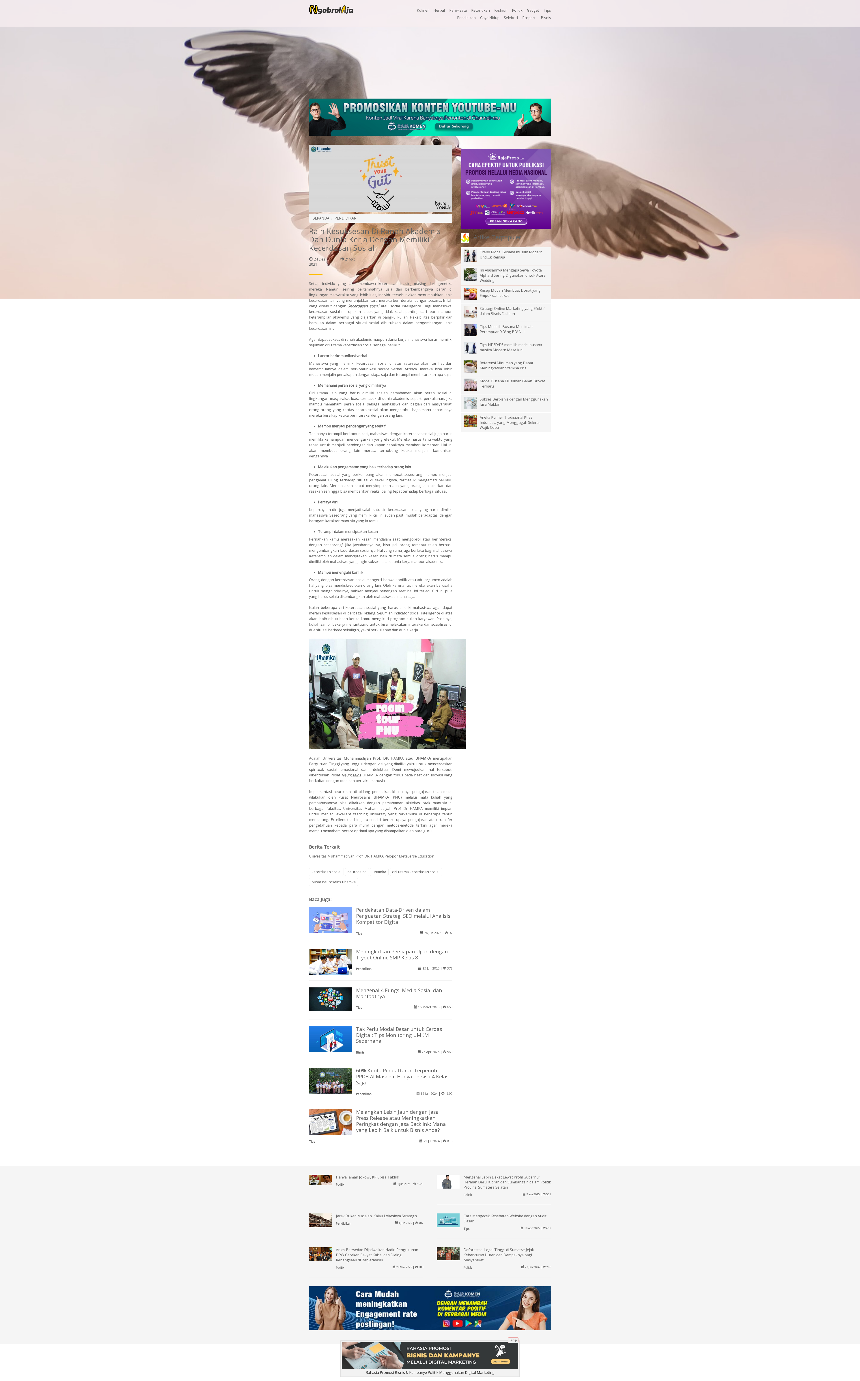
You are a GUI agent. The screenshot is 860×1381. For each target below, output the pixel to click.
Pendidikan (466, 17)
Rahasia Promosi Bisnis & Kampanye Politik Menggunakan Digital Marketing (430, 1372)
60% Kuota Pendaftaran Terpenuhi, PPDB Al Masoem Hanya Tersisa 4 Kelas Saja (402, 1076)
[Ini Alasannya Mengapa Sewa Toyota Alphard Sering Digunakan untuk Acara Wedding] (474, 277)
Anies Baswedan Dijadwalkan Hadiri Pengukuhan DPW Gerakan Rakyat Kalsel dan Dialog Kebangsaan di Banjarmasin (377, 1255)
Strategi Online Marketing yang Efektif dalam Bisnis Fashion (512, 311)
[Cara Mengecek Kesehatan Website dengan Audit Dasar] (448, 1220)
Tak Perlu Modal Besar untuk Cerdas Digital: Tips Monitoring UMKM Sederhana (399, 1035)
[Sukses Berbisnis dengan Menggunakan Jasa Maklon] (474, 402)
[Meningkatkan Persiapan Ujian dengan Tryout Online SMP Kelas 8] (330, 962)
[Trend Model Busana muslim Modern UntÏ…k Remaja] (474, 255)
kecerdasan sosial (364, 306)
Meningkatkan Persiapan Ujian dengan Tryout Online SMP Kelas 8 (402, 954)
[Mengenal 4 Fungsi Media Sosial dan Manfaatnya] (330, 998)
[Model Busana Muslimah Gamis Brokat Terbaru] (474, 384)
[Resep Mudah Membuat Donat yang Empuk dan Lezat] (474, 293)
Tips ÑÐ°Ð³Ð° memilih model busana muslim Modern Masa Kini (511, 347)
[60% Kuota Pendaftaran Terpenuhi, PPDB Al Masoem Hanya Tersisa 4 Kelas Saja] (330, 1083)
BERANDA (320, 218)
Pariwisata (458, 10)
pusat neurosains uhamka (334, 881)
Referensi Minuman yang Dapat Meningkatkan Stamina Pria (506, 365)
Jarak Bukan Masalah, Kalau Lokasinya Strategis (376, 1215)
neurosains (356, 871)
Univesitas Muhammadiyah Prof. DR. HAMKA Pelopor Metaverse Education (371, 856)
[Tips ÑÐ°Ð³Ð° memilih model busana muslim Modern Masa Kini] (474, 347)
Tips (547, 10)
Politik (517, 10)
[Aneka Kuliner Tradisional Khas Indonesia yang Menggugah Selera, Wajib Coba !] (474, 420)
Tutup (513, 1340)
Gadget (533, 10)
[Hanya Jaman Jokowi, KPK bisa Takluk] (320, 1179)
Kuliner (423, 10)
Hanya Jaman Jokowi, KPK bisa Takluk (367, 1177)
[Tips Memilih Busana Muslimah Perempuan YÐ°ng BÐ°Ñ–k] (474, 329)
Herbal (439, 10)
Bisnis (546, 17)
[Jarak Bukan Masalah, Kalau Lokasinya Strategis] (320, 1221)
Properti (529, 17)
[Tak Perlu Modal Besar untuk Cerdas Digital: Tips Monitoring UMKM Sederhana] (330, 1040)
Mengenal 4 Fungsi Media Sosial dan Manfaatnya (399, 993)
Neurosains (351, 775)
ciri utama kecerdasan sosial (415, 871)
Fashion (500, 10)
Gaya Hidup (489, 17)
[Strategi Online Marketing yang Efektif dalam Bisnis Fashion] (474, 311)
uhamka (379, 871)
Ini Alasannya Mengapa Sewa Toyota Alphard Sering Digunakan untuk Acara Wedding (513, 275)
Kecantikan (480, 10)
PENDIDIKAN (346, 218)
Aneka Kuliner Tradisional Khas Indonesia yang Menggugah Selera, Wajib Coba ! (510, 422)
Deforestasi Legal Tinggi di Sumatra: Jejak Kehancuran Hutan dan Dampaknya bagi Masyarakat (499, 1255)
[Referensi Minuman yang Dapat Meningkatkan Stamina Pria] (474, 366)
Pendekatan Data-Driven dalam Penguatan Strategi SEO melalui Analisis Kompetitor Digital (403, 915)
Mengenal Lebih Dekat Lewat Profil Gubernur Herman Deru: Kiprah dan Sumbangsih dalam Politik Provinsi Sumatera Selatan (507, 1182)
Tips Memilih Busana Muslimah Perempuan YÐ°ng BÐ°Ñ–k (506, 329)
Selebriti (511, 17)
